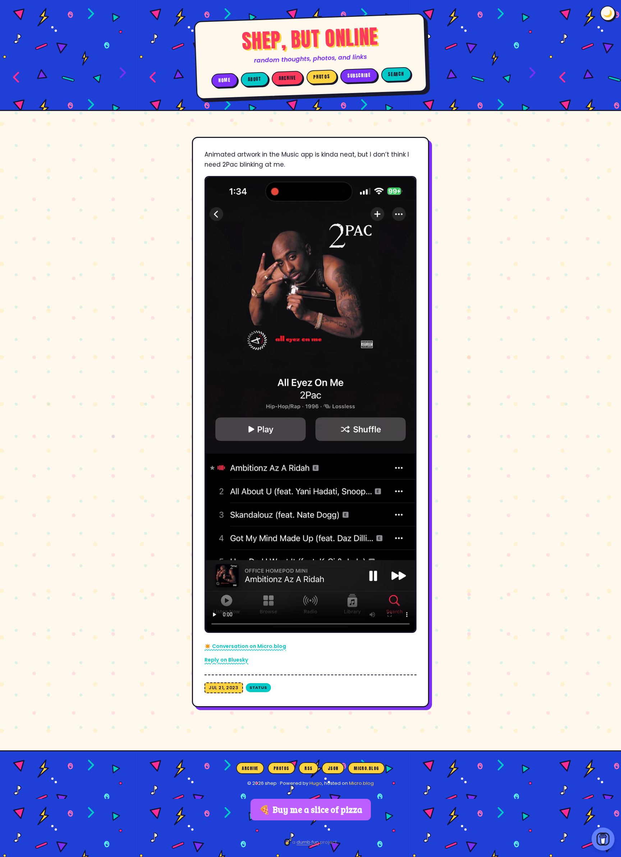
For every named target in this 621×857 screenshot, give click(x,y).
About (255, 79)
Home (224, 80)
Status (258, 687)
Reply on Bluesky (226, 659)
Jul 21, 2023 (223, 688)
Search (396, 74)
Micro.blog (366, 768)
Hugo (315, 783)
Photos (321, 77)
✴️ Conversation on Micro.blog (245, 646)
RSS (308, 768)
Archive (287, 78)
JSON (333, 768)
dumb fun (307, 842)
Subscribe (359, 75)
